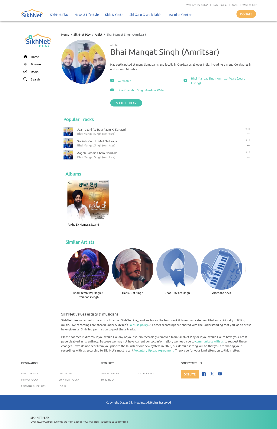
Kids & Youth (114, 14)
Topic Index (107, 379)
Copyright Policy (69, 379)
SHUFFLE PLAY (126, 103)
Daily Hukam (219, 4)
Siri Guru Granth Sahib (145, 14)
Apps (234, 4)
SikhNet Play (59, 14)
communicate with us (209, 341)
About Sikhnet (29, 373)
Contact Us (65, 373)
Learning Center (180, 14)
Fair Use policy (138, 324)
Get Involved (146, 373)
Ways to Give (250, 4)
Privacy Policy (29, 379)
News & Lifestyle (86, 14)
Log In (62, 386)
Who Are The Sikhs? (197, 4)
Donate (246, 14)
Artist (98, 34)
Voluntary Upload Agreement (154, 350)
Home (65, 34)
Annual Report (110, 373)
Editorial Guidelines (33, 386)
